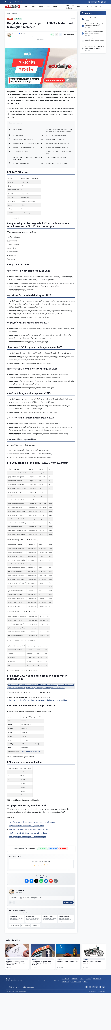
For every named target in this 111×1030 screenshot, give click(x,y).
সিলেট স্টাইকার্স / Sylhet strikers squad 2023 (56, 135)
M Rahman (15, 34)
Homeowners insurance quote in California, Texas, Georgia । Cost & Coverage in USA (15, 963)
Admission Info (65, 978)
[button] (41, 123)
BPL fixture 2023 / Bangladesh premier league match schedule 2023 (26, 158)
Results (80, 6)
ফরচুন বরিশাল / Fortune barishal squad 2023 (23, 139)
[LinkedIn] (102, 2)
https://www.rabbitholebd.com (31, 751)
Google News (101, 991)
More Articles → (68, 902)
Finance (10, 18)
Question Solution (70, 6)
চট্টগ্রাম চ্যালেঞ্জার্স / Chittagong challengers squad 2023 (26, 143)
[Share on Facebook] (60, 34)
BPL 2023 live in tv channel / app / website (56, 157)
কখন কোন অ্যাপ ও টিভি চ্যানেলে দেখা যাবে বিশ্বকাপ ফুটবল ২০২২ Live (28, 829)
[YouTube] (98, 2)
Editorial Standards (14, 925)
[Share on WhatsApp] (52, 34)
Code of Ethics (35, 925)
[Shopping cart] (87, 6)
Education (88, 978)
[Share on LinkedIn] (46, 881)
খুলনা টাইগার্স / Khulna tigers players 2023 (55, 139)
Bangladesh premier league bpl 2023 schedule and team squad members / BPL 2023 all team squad (59, 130)
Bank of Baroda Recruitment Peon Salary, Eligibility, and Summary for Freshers (41, 963)
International (58, 6)
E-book (81, 978)
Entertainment (44, 6)
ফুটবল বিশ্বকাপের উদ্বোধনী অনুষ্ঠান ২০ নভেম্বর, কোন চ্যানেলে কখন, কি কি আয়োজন (32, 822)
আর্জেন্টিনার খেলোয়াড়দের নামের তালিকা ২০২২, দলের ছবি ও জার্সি (26, 826)
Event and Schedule (76, 981)
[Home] (12, 7)
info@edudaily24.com (28, 987)
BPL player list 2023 (18, 135)
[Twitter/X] (90, 987)
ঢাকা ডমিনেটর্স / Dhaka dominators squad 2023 (57, 147)
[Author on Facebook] (10, 902)
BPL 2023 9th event (18, 129)
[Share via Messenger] (31, 881)
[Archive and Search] (96, 6)
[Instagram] (95, 2)
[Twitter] (92, 2)
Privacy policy (92, 991)
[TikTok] (105, 2)
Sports (33, 6)
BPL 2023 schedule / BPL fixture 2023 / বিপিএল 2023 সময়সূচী (58, 152)
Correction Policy (25, 925)
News (26, 6)
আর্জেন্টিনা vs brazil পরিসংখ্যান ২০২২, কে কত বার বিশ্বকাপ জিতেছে (28, 833)
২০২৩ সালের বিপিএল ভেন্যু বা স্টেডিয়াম (20, 152)
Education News (97, 978)
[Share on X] (36, 881)
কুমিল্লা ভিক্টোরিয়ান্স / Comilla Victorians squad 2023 (57, 143)
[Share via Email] (51, 881)
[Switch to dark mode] (104, 6)
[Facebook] (89, 2)
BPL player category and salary (21, 163)
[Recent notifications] (92, 6)
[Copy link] (56, 881)
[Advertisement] (41, 44)
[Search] (100, 6)
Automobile (74, 978)
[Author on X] (13, 902)
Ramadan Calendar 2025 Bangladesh (67, 961)
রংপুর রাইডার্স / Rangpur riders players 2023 (23, 147)
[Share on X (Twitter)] (56, 34)
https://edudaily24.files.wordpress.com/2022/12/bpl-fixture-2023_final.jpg (38, 700)
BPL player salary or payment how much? (56, 163)
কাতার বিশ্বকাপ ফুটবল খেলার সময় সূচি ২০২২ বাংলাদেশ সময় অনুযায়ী (27, 837)
